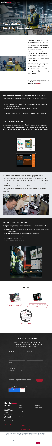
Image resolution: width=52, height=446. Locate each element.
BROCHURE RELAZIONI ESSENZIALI (14, 305)
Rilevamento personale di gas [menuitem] (24, 409)
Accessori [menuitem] (21, 415)
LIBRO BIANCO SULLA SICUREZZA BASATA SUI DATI (37, 305)
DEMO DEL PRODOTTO (25, 429)
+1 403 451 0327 (7, 416)
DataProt (38, 83)
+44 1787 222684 (7, 413)
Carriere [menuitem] (5, 427)
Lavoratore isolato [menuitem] (22, 413)
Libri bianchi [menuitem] (37, 416)
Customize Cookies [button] (31, 443)
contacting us (21, 385)
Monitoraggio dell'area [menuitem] (23, 411)
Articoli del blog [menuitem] (37, 405)
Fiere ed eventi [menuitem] (37, 409)
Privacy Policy (20, 436)
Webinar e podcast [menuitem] (38, 411)
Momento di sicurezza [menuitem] (38, 407)
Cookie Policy (26, 436)
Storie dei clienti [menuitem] (37, 415)
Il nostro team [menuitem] (6, 429)
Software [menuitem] (20, 405)
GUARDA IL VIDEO (13, 64)
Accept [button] (38, 443)
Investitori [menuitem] (5, 430)
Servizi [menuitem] (20, 407)
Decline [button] (43, 443)
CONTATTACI (24, 425)
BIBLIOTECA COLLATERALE (26, 323)
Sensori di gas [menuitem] (21, 416)
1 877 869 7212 (7, 406)
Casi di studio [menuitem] (37, 413)
